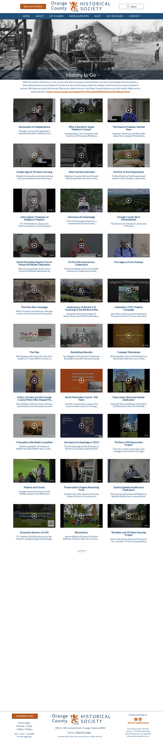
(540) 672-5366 (83, 732)
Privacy (22, 734)
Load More (81, 551)
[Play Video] (34, 110)
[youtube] (140, 719)
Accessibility (30, 734)
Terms (16, 734)
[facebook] (135, 719)
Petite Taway (28, 736)
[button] (39, 16)
